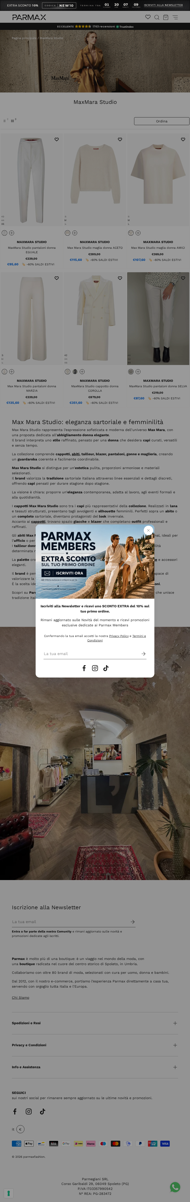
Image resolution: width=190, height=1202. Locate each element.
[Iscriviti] (140, 653)
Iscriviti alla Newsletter (163, 5)
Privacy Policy (119, 636)
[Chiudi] (148, 530)
